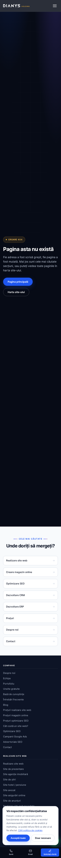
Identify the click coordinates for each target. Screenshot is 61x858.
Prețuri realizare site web (17, 710)
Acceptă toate (18, 838)
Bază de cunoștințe (13, 694)
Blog (5, 704)
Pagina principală (18, 281)
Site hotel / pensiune (14, 784)
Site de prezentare (13, 768)
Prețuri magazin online (15, 715)
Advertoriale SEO (12, 741)
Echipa (6, 678)
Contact (30, 641)
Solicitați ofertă (50, 854)
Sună (11, 854)
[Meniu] (55, 6)
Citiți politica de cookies (30, 830)
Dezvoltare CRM (30, 595)
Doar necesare (43, 838)
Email (30, 854)
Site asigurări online (14, 795)
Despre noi (30, 629)
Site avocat (9, 790)
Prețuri (30, 618)
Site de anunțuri (12, 800)
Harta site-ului (16, 292)
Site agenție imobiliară (15, 774)
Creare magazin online (30, 572)
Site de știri (9, 779)
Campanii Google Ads (15, 736)
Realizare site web (30, 560)
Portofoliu (8, 683)
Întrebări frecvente (13, 699)
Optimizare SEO (30, 583)
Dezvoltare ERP (30, 606)
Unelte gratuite (11, 688)
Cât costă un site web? (15, 726)
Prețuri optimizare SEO (15, 720)
